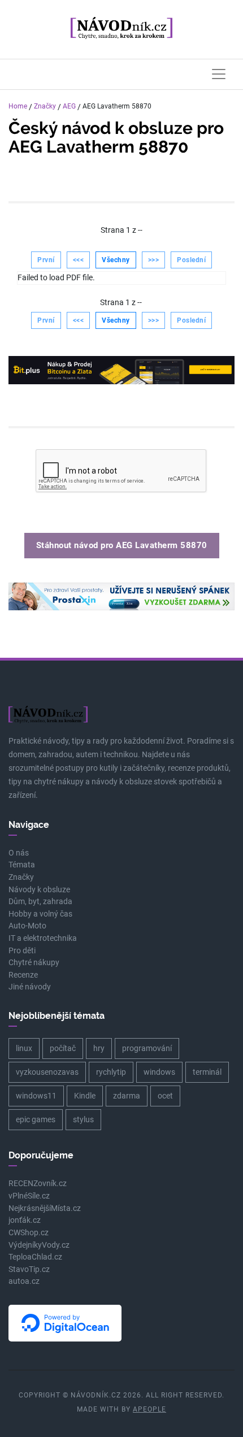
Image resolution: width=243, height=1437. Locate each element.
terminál (207, 1071)
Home (17, 106)
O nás (18, 853)
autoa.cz (24, 1281)
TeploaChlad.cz (35, 1257)
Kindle (85, 1095)
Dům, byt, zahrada (40, 901)
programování (147, 1048)
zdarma (126, 1095)
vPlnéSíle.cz (29, 1196)
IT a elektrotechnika (42, 938)
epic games (35, 1119)
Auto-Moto (27, 926)
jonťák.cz (24, 1220)
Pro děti (22, 951)
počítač (63, 1048)
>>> (153, 260)
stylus (83, 1119)
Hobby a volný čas (40, 914)
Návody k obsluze (39, 890)
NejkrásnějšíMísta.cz (44, 1208)
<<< (78, 260)
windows (159, 1071)
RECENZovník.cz (37, 1183)
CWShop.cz (28, 1233)
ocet (165, 1095)
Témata (21, 865)
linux (24, 1048)
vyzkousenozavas (47, 1071)
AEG (69, 106)
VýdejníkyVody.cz (39, 1245)
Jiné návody (29, 987)
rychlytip (111, 1071)
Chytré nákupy (33, 962)
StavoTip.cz (29, 1269)
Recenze (23, 975)
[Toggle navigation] (219, 74)
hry (99, 1048)
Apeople (149, 1409)
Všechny (116, 260)
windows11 (36, 1095)
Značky (45, 106)
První (46, 260)
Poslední (191, 260)
